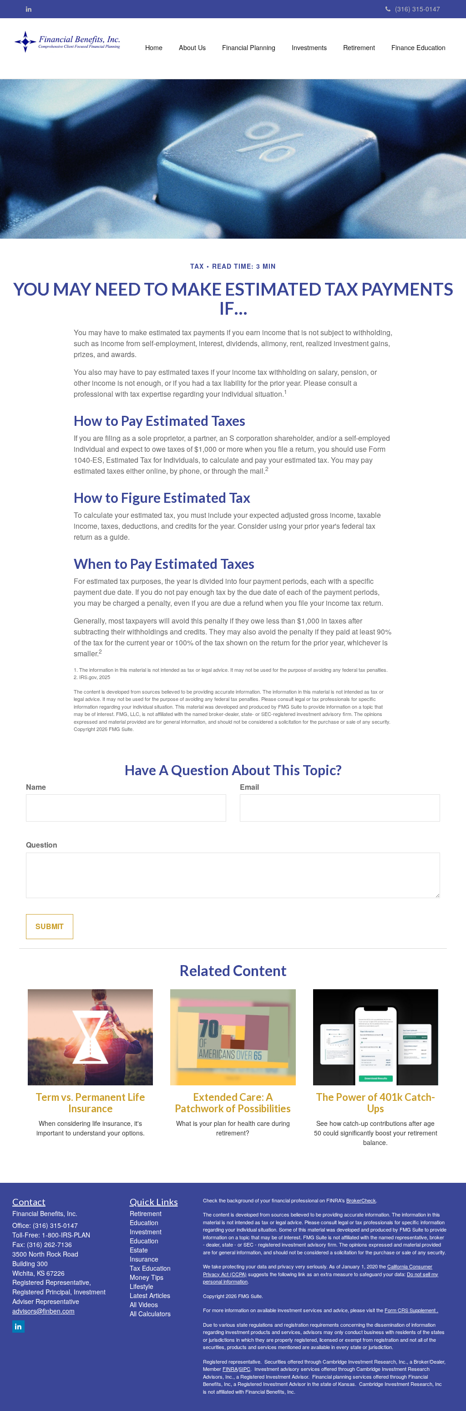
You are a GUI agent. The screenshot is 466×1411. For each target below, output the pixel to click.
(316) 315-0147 (417, 8)
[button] (192, 47)
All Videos (144, 1304)
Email (249, 787)
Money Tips (146, 1277)
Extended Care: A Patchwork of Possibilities (233, 1102)
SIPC (244, 1368)
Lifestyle (141, 1286)
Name (36, 787)
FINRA (230, 1368)
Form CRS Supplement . (411, 1310)
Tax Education (150, 1268)
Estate (139, 1249)
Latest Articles (150, 1295)
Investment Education (146, 1236)
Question (41, 845)
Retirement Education (146, 1218)
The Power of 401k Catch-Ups (375, 1102)
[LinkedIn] (28, 8)
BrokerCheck (361, 1200)
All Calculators (150, 1313)
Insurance (144, 1258)
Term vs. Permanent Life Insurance (90, 1102)
